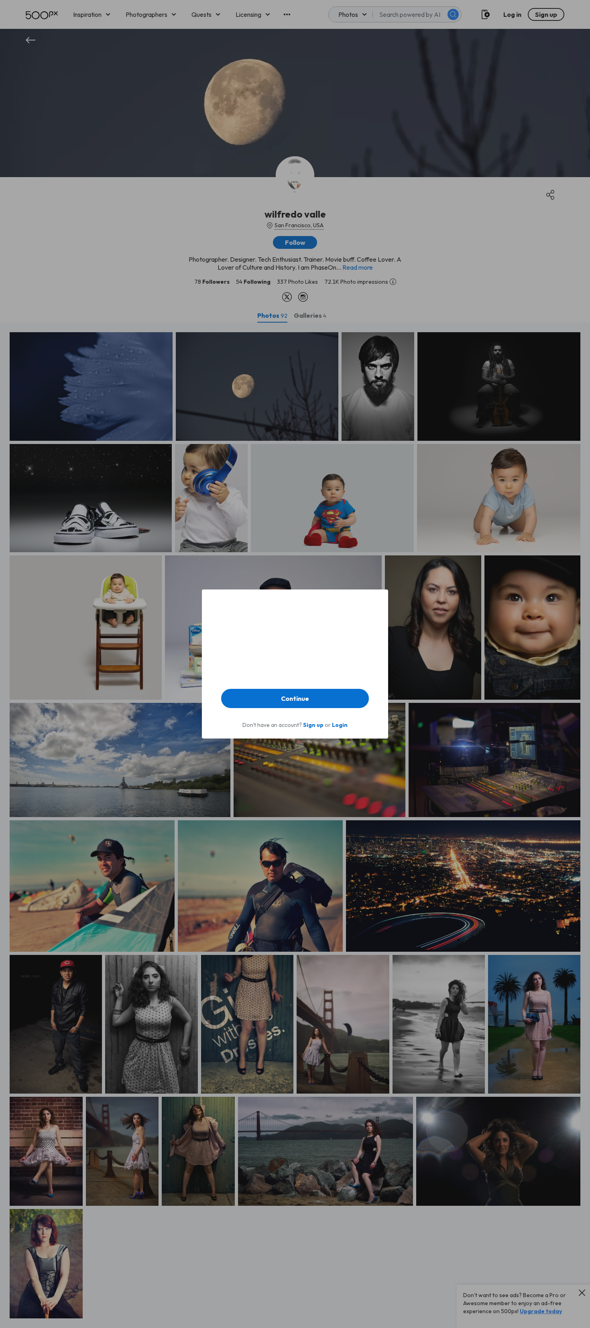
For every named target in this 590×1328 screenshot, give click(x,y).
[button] (295, 698)
